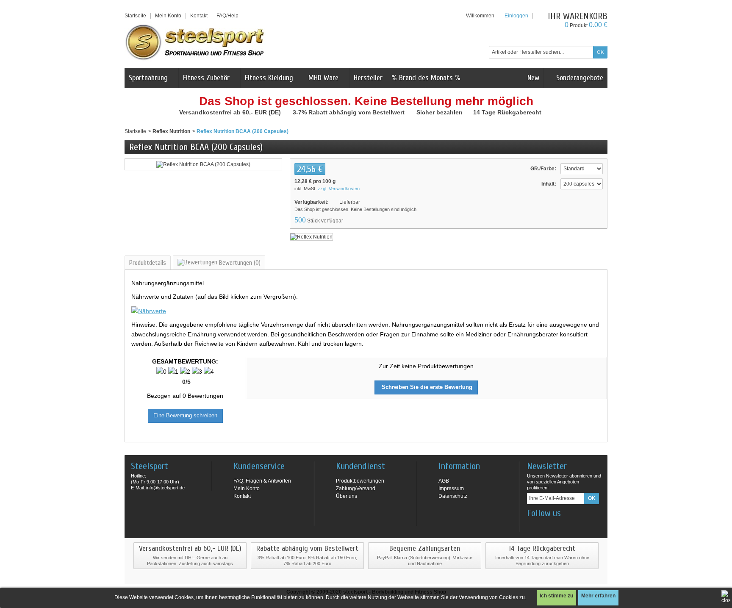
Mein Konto (168, 16)
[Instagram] (547, 526)
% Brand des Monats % (425, 77)
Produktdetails (147, 263)
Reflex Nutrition (171, 131)
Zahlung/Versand (355, 488)
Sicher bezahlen (440, 112)
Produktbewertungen (360, 481)
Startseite (135, 131)
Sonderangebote (578, 77)
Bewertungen (239, 263)
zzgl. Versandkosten (339, 188)
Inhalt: (548, 184)
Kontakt (242, 496)
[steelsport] (195, 42)
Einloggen (516, 16)
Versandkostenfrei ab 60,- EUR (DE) (231, 112)
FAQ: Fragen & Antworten (262, 481)
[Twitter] (561, 526)
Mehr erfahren (598, 596)
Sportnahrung (148, 77)
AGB (443, 481)
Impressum (451, 488)
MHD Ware (323, 77)
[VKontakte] (575, 526)
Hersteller (368, 77)
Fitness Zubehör (206, 77)
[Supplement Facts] (148, 310)
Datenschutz (452, 496)
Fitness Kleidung (269, 77)
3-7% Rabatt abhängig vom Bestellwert (349, 112)
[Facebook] (533, 526)
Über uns (346, 496)
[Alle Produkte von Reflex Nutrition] (311, 236)
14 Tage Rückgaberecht (508, 112)
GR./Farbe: (543, 169)
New (533, 77)
